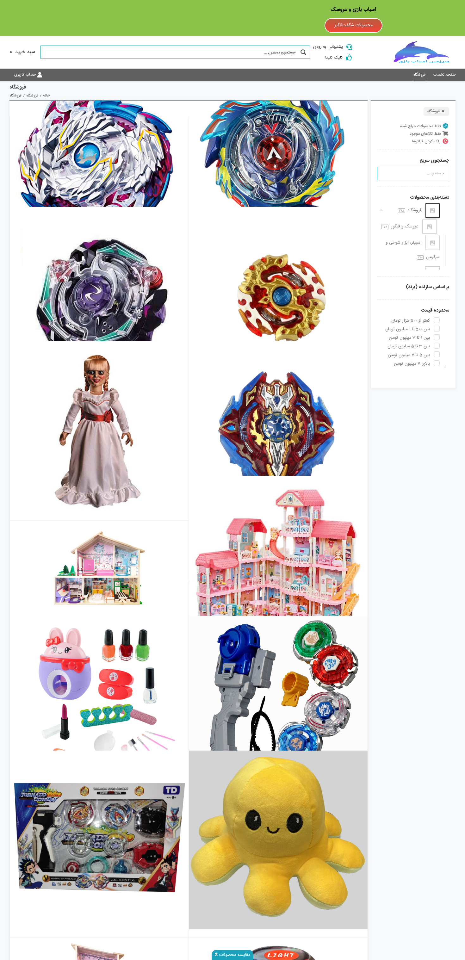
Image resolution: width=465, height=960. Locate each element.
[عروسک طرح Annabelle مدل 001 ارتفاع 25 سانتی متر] (99, 430)
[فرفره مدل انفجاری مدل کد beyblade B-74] (99, 296)
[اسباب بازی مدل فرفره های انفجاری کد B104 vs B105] (99, 839)
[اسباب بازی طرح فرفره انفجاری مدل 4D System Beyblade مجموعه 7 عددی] (278, 705)
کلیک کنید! (334, 57)
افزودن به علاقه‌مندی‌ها (200, 196)
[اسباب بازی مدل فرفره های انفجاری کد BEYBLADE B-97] (99, 161)
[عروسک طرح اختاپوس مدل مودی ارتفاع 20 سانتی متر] (278, 839)
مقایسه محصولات (234, 955)
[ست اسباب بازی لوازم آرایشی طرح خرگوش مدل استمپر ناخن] (99, 705)
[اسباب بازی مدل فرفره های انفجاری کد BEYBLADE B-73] (278, 161)
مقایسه (349, 199)
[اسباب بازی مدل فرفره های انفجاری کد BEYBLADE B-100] (278, 296)
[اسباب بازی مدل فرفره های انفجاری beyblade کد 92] (278, 430)
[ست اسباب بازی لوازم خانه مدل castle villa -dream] (278, 565)
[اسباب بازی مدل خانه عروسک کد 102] (99, 568)
